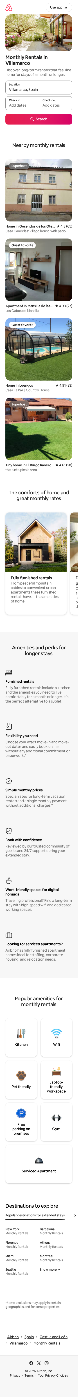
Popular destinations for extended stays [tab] (35, 1215)
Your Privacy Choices (53, 1375)
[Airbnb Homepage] (8, 7)
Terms (29, 1375)
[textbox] (22, 105)
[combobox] (39, 89)
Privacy (15, 1375)
